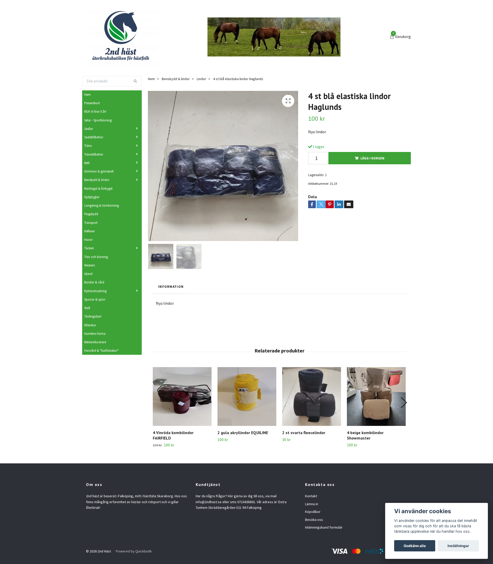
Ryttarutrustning (95, 291)
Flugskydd (91, 214)
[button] (403, 402)
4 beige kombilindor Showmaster (365, 435)
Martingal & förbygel (98, 188)
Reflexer (89, 231)
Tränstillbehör (93, 154)
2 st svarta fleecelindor (303, 432)
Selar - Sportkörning (98, 120)
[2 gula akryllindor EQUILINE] (246, 396)
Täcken (89, 248)
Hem (87, 94)
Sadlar (88, 129)
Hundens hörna (95, 333)
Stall (87, 308)
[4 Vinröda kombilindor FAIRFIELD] (182, 396)
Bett (87, 163)
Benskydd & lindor (96, 180)
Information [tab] (171, 286)
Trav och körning (96, 257)
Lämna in (311, 504)
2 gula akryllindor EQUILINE (242, 432)
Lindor (201, 79)
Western (89, 265)
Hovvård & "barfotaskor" (101, 350)
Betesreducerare (95, 342)
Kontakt (311, 496)
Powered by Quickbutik (134, 551)
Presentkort (92, 103)
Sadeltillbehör (93, 137)
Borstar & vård (94, 282)
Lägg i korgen (372, 158)
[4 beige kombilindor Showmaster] (376, 396)
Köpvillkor (312, 511)
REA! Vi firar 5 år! (95, 111)
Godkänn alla (415, 546)
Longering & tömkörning (101, 205)
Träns (88, 146)
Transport (91, 223)
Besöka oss (314, 519)
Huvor (88, 239)
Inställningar (458, 546)
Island (88, 274)
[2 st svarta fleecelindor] (311, 396)
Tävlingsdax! (92, 316)
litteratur (90, 325)
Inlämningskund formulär (324, 527)
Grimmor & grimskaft (99, 171)
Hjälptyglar (91, 197)
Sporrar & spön (94, 299)
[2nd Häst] (120, 37)
